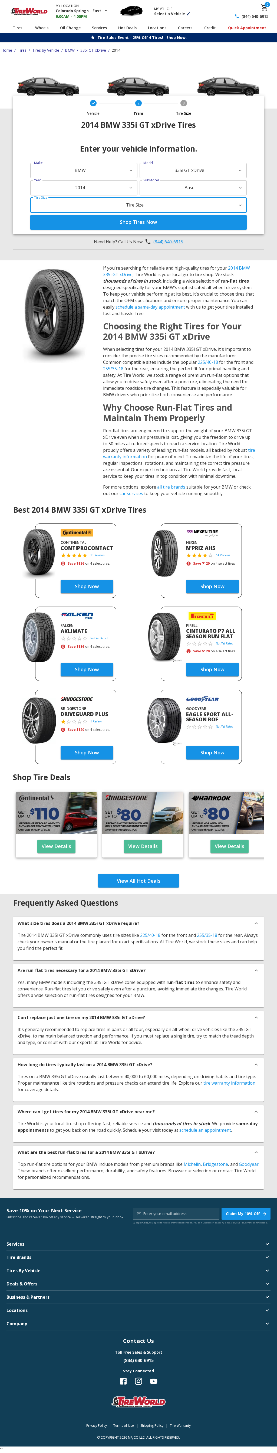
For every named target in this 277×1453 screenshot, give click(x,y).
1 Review (96, 721)
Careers (185, 27)
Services (99, 27)
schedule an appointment (205, 1130)
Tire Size (40, 197)
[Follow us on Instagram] (138, 1381)
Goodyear (249, 1164)
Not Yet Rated (99, 638)
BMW (70, 50)
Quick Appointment (247, 27)
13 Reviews (97, 555)
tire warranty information (229, 1083)
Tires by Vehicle (45, 50)
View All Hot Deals (138, 881)
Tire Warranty (180, 1425)
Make (38, 163)
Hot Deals (127, 27)
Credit (210, 27)
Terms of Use (123, 1425)
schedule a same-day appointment (150, 307)
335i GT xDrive (93, 50)
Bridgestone (215, 1164)
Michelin (192, 1164)
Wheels (41, 27)
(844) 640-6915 (255, 16)
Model (148, 163)
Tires (17, 27)
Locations (157, 27)
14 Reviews (223, 555)
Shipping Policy (151, 1425)
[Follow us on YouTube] (153, 1381)
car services (131, 493)
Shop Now (87, 586)
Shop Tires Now (138, 222)
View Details (56, 846)
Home (6, 50)
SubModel (151, 180)
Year (37, 180)
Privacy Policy (248, 1222)
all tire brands (171, 487)
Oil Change (70, 27)
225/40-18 (208, 362)
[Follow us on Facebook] (123, 1381)
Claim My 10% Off (243, 1213)
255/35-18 (113, 369)
